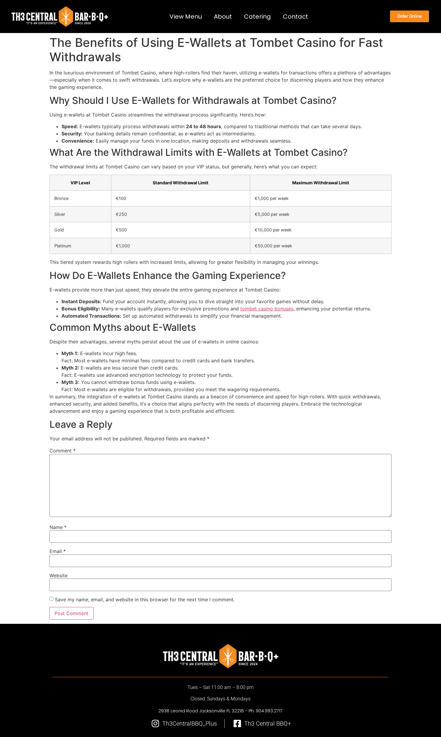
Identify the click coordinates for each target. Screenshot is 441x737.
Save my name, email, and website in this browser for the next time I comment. (145, 599)
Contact (295, 16)
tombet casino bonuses (266, 309)
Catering (257, 16)
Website (59, 575)
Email (58, 551)
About (223, 16)
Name (58, 527)
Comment (63, 450)
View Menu (186, 16)
